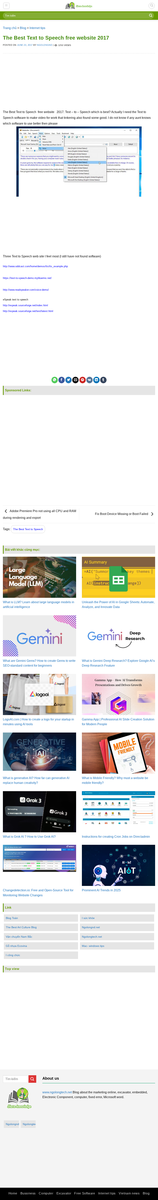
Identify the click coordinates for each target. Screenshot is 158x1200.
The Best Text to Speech (28, 529)
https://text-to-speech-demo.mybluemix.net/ (27, 278)
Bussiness (28, 1193)
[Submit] (150, 15)
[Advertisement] (79, 82)
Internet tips (37, 28)
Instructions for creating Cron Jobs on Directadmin (116, 836)
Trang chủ (10, 28)
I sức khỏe (88, 918)
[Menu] (6, 6)
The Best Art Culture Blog (21, 927)
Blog (23, 28)
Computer (46, 1193)
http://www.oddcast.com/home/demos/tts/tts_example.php (35, 266)
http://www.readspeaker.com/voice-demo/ (26, 289)
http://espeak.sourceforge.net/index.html (25, 305)
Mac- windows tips (93, 945)
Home (12, 1193)
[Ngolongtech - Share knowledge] (79, 5)
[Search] (152, 6)
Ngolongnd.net (91, 927)
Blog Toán (12, 918)
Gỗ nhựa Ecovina (16, 945)
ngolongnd (44, 45)
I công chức (13, 955)
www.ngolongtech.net (57, 1092)
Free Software (84, 1193)
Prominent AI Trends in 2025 (101, 890)
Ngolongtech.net (92, 936)
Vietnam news (129, 1193)
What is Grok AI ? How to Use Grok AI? (29, 836)
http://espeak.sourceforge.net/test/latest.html (28, 311)
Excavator (63, 1193)
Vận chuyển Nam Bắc (19, 936)
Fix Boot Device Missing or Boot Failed (122, 514)
